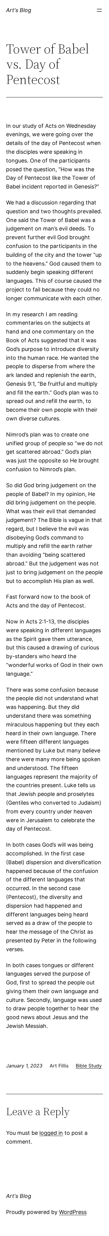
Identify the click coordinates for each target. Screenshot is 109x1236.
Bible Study (89, 1066)
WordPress (73, 1212)
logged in (51, 1133)
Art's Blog (18, 10)
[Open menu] (99, 10)
